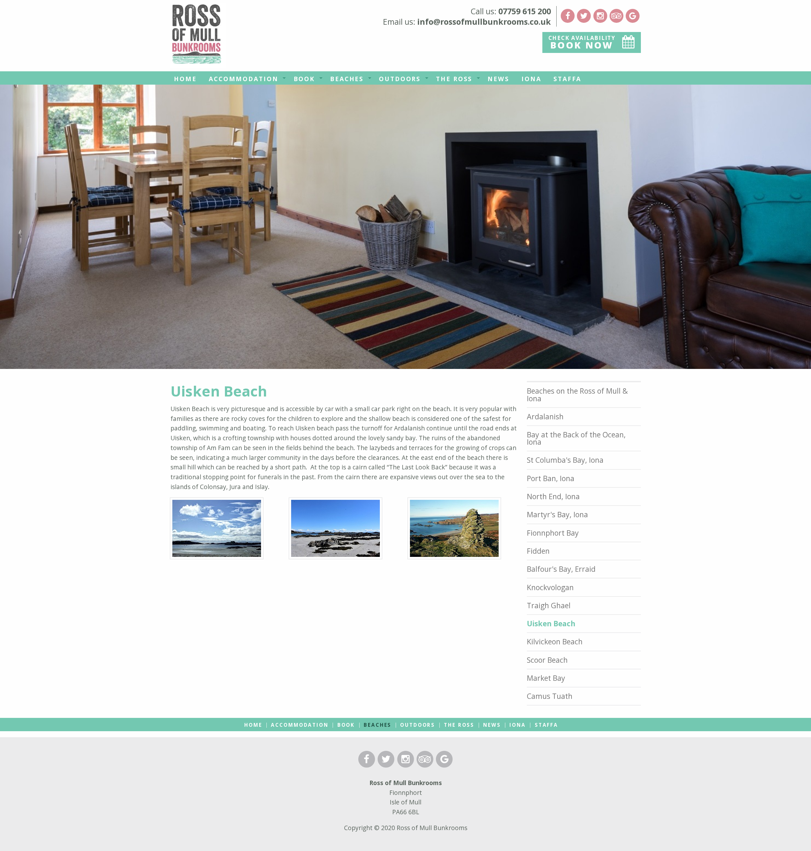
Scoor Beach (547, 660)
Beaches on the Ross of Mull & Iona (577, 394)
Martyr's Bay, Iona (557, 514)
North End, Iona (553, 496)
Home (185, 78)
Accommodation (243, 78)
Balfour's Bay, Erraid (561, 569)
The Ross (454, 78)
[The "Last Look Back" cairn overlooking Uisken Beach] (454, 530)
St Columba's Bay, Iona (565, 460)
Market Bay (546, 678)
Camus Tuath (549, 696)
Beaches (347, 78)
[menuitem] (185, 78)
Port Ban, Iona (550, 478)
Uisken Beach (551, 623)
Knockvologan (550, 587)
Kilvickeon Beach (555, 641)
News (498, 78)
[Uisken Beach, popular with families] (335, 530)
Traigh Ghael (549, 605)
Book (304, 78)
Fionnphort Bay (553, 533)
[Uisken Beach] (216, 530)
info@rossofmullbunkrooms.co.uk (484, 21)
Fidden (538, 551)
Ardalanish (545, 416)
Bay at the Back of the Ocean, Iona (576, 438)
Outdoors (400, 78)
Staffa (567, 78)
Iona (531, 78)
